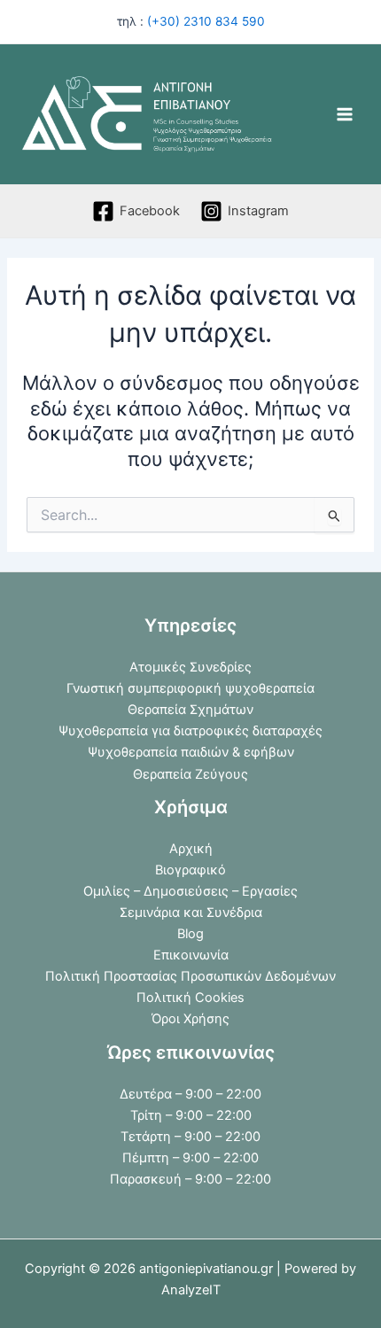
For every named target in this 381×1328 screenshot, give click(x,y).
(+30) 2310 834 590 (206, 21)
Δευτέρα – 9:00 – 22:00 (190, 1094)
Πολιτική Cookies (190, 998)
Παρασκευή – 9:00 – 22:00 (190, 1179)
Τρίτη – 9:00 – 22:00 (191, 1115)
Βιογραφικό (190, 870)
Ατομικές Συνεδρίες (190, 667)
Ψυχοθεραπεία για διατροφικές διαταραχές (190, 731)
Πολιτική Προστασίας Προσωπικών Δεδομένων (190, 976)
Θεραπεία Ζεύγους (190, 774)
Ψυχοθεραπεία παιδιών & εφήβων (191, 752)
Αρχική (191, 849)
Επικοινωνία (191, 955)
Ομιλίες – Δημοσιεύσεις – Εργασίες (190, 891)
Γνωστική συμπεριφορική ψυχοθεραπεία (190, 688)
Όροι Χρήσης (190, 1019)
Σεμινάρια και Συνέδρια (191, 912)
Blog (190, 934)
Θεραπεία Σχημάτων (190, 710)
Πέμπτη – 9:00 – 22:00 (190, 1158)
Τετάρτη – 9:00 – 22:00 (190, 1137)
